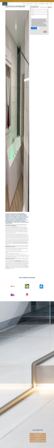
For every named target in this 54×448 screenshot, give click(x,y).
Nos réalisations (41, 3)
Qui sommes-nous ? (30, 3)
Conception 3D (37, 435)
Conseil (37, 437)
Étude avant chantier (38, 433)
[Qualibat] (41, 286)
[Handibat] (27, 286)
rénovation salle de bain (18, 260)
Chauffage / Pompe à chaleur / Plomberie (38, 441)
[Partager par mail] (50, 7)
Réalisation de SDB (38, 439)
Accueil (24, 3)
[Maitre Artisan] (27, 294)
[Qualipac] (12, 294)
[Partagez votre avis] (51, 7)
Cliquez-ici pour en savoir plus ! (34, 1)
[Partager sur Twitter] (49, 7)
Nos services (36, 3)
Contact (51, 3)
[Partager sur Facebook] (48, 7)
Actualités (47, 3)
